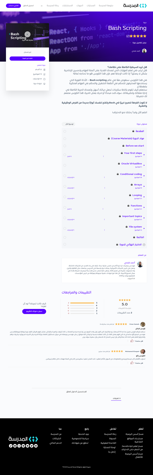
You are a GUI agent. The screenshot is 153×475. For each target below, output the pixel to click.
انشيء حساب (13, 6)
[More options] (42, 5)
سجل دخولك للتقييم (34, 311)
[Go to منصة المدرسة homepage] (135, 5)
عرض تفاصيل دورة (139, 43)
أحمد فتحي (129, 263)
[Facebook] (36, 446)
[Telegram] (15, 446)
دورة (145, 23)
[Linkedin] (23, 446)
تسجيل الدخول (28, 6)
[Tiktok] (11, 446)
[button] (132, 341)
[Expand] (144, 155)
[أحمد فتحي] (140, 264)
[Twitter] (31, 446)
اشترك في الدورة (27, 58)
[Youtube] (27, 446)
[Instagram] (19, 446)
